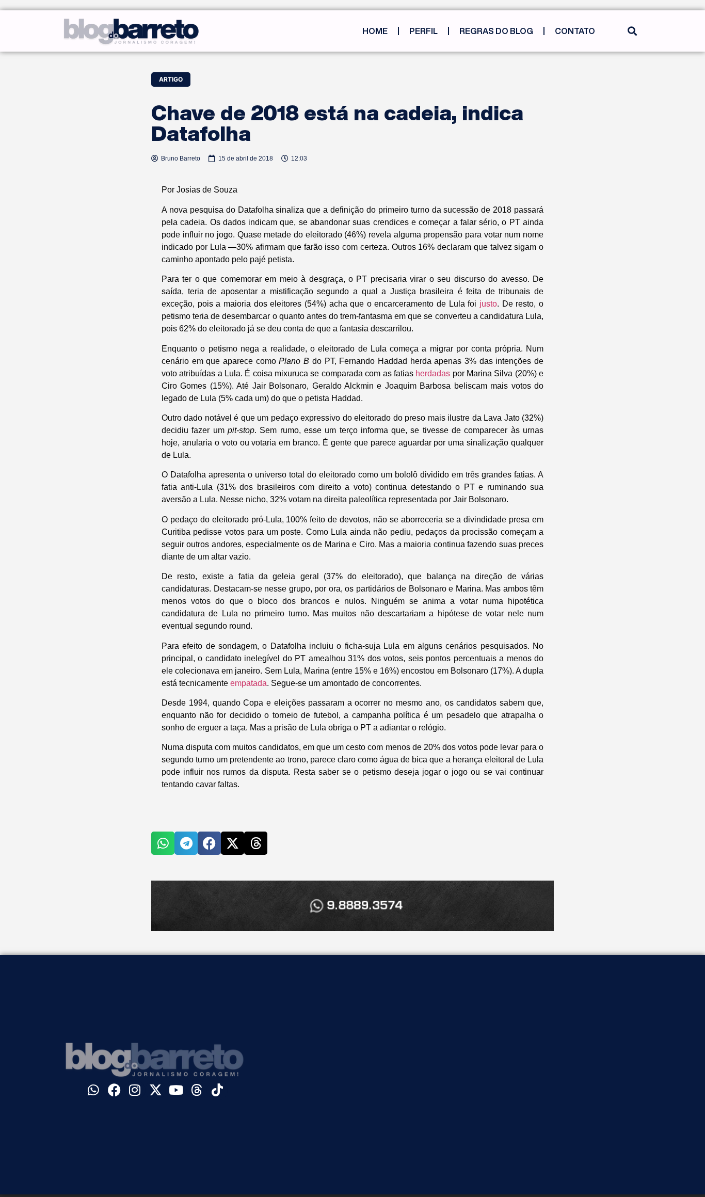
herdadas (432, 373)
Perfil (423, 31)
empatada (248, 683)
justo (488, 303)
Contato (575, 31)
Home (375, 31)
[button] (631, 31)
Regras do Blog (496, 31)
